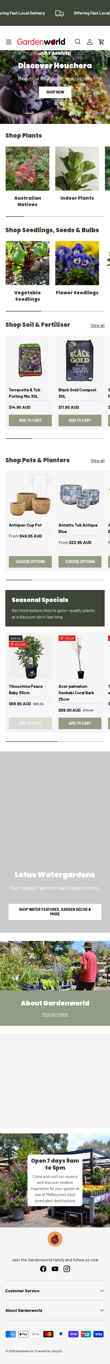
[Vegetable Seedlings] (27, 263)
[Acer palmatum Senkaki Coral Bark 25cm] (79, 657)
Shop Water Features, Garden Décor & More (55, 911)
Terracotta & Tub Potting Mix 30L (24, 393)
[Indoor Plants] (77, 168)
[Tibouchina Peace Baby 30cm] (30, 657)
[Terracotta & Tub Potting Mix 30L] (30, 360)
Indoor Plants (77, 198)
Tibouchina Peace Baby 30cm (26, 689)
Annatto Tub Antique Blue (78, 528)
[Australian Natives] (27, 168)
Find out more (55, 1013)
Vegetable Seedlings (27, 295)
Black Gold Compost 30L (77, 393)
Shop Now (55, 92)
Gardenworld (24, 1351)
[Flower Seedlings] (77, 263)
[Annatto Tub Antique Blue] (79, 495)
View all (98, 325)
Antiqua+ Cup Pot (25, 524)
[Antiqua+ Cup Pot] (30, 495)
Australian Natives (27, 201)
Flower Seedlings (77, 292)
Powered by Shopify (48, 1351)
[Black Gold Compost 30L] (79, 360)
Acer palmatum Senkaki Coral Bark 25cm (76, 692)
